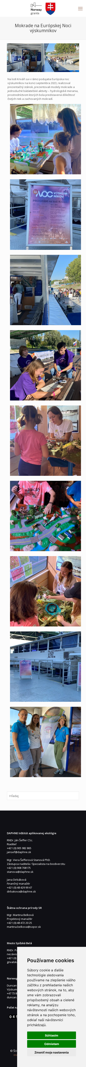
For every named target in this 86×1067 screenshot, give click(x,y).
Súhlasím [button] (51, 1035)
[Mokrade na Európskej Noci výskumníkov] (43, 57)
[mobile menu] (80, 8)
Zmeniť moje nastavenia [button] (51, 1052)
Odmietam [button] (51, 1044)
